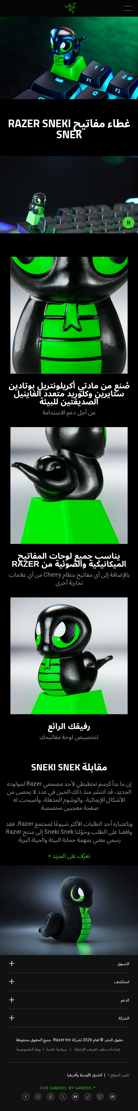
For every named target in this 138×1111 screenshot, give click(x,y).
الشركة (124, 1018)
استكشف (121, 981)
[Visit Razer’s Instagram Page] (38, 1097)
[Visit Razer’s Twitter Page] (63, 1097)
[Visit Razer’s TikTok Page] (87, 1097)
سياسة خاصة (56, 1049)
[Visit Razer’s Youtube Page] (75, 1097)
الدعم (125, 1000)
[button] (128, 8)
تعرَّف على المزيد (69, 855)
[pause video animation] (128, 222)
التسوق (123, 963)
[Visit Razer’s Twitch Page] (100, 1097)
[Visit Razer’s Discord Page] (112, 1097)
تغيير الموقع (118, 1075)
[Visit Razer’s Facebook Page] (25, 1097)
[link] (70, 8)
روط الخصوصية (28, 1049)
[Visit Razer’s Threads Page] (50, 1097)
